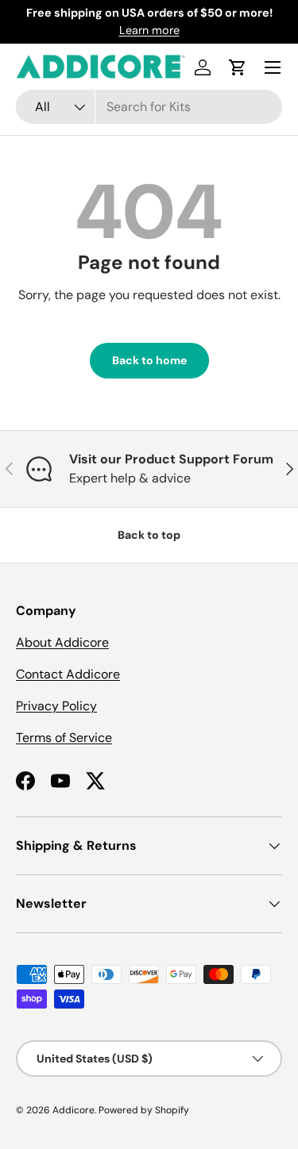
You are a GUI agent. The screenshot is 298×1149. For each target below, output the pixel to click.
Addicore (73, 1110)
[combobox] (149, 107)
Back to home (149, 360)
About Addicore (62, 642)
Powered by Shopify (144, 1110)
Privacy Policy (56, 705)
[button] (237, 67)
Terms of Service (64, 737)
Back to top (149, 535)
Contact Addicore (68, 674)
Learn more (149, 30)
